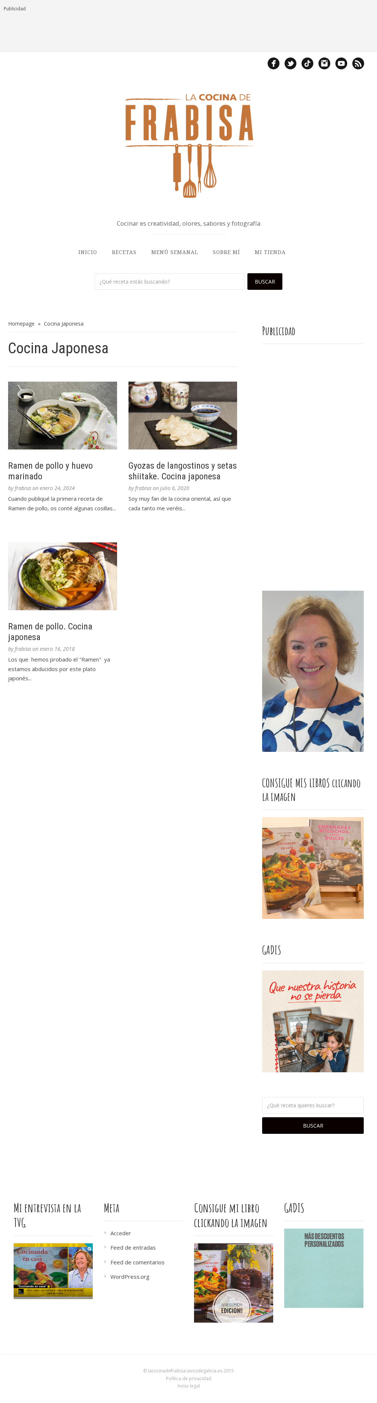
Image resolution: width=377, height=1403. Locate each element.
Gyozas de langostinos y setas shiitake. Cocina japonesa (182, 471)
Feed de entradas (133, 1247)
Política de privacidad (188, 1378)
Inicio (87, 252)
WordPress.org (129, 1276)
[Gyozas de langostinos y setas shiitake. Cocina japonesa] (182, 415)
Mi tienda (270, 252)
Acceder (120, 1233)
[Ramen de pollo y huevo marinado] (62, 415)
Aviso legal (188, 1386)
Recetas (124, 252)
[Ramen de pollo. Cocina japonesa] (62, 576)
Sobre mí (226, 252)
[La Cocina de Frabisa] (188, 145)
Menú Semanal (174, 252)
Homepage (21, 323)
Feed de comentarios (137, 1262)
